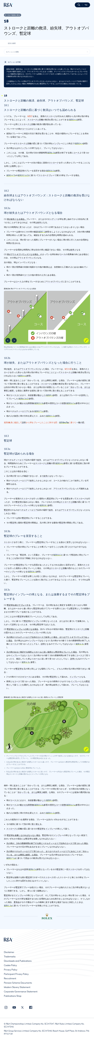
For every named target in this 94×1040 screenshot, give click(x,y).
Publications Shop (12, 996)
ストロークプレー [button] (46, 175)
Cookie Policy (10, 965)
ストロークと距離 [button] (35, 119)
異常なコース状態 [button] (58, 403)
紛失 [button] (39, 222)
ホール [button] (76, 605)
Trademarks (10, 956)
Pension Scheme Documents (18, 983)
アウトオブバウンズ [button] (26, 258)
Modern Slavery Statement (17, 987)
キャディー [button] (53, 219)
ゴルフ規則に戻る (13, 15)
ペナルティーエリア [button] (19, 411)
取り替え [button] (57, 390)
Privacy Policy (10, 969)
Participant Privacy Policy (16, 974)
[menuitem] (8, 5)
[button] (78, 4)
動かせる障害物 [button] (27, 403)
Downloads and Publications (18, 961)
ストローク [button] (51, 116)
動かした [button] (42, 395)
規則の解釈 (12, 43)
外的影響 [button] (32, 395)
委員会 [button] (17, 902)
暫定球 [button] (21, 170)
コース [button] (25, 129)
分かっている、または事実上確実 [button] (32, 792)
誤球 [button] (83, 395)
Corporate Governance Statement (20, 991)
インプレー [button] (58, 143)
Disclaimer (9, 952)
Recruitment (10, 978)
